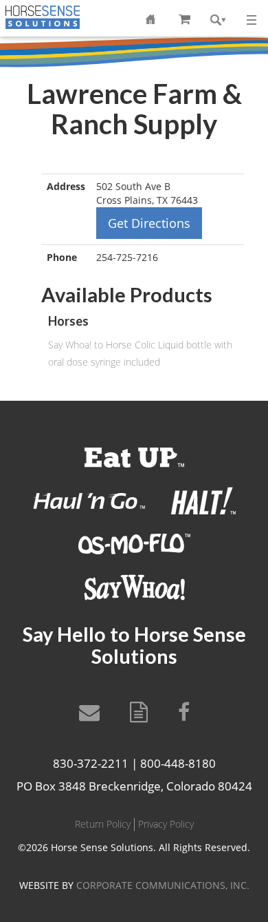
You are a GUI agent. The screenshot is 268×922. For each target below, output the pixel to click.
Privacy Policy (166, 823)
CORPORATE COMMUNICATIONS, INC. (162, 885)
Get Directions (149, 223)
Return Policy (103, 823)
